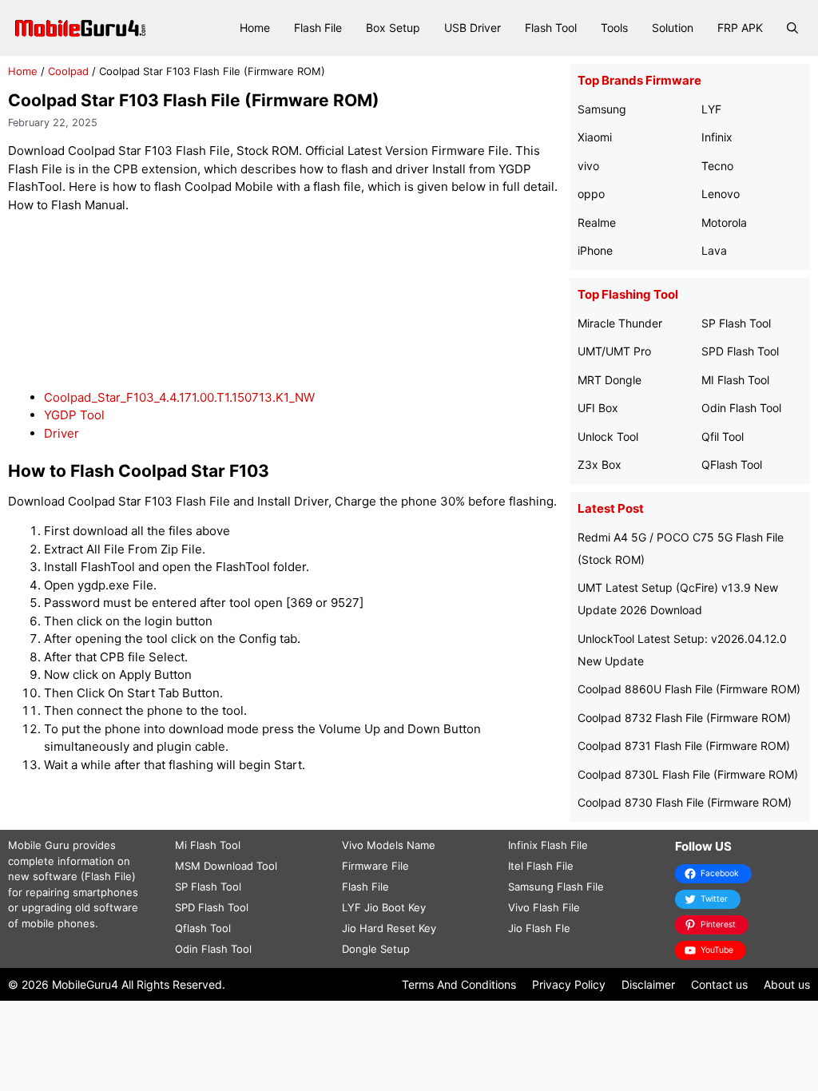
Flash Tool (551, 27)
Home (255, 27)
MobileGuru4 (85, 984)
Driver (61, 433)
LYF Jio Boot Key (384, 907)
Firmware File (375, 865)
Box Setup (393, 27)
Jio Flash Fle (539, 928)
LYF (711, 109)
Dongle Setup (376, 948)
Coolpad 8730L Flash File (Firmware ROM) (688, 774)
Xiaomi (595, 137)
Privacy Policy (569, 984)
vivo (588, 166)
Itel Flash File (541, 865)
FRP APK (740, 27)
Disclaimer (648, 984)
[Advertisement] (299, 301)
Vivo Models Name (388, 845)
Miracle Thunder (620, 323)
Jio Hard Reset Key (389, 928)
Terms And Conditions (459, 984)
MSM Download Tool (226, 865)
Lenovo (720, 193)
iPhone (595, 250)
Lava (714, 250)
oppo (591, 193)
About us (787, 984)
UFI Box (598, 408)
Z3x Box (599, 464)
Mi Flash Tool (207, 845)
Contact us (719, 984)
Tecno (717, 166)
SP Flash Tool (736, 323)
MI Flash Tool (735, 380)
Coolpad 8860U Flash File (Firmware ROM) (689, 689)
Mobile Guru (38, 845)
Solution (672, 27)
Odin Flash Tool (741, 408)
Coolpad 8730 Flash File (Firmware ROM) (685, 802)
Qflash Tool (203, 928)
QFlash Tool (731, 464)
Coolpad (68, 71)
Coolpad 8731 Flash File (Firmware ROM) (684, 745)
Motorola (724, 222)
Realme (597, 222)
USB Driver (472, 27)
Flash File (318, 27)
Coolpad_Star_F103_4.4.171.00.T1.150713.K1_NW (179, 397)
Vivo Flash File (544, 907)
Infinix (717, 137)
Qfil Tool (722, 436)
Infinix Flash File (548, 845)
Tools (614, 27)
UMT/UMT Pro (614, 351)
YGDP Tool (74, 415)
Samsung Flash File (556, 886)
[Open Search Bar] (792, 28)
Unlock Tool (608, 436)
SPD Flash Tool (740, 351)
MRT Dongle (609, 380)
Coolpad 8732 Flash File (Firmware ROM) (684, 717)
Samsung (602, 109)
